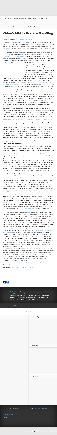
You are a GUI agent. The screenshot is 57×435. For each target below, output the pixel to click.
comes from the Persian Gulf (29, 208)
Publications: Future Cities (20, 18)
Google (24, 305)
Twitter (29, 305)
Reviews (35, 18)
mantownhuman (7, 22)
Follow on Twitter (8, 414)
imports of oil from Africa (10, 202)
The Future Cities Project (40, 408)
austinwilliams (18, 291)
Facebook (26, 305)
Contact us (6, 417)
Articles (9, 18)
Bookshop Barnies (17, 22)
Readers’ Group (43, 18)
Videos (25, 22)
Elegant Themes (37, 431)
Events (29, 18)
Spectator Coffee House (25, 39)
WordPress (53, 431)
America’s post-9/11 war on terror (39, 174)
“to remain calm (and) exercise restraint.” (15, 56)
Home (4, 18)
